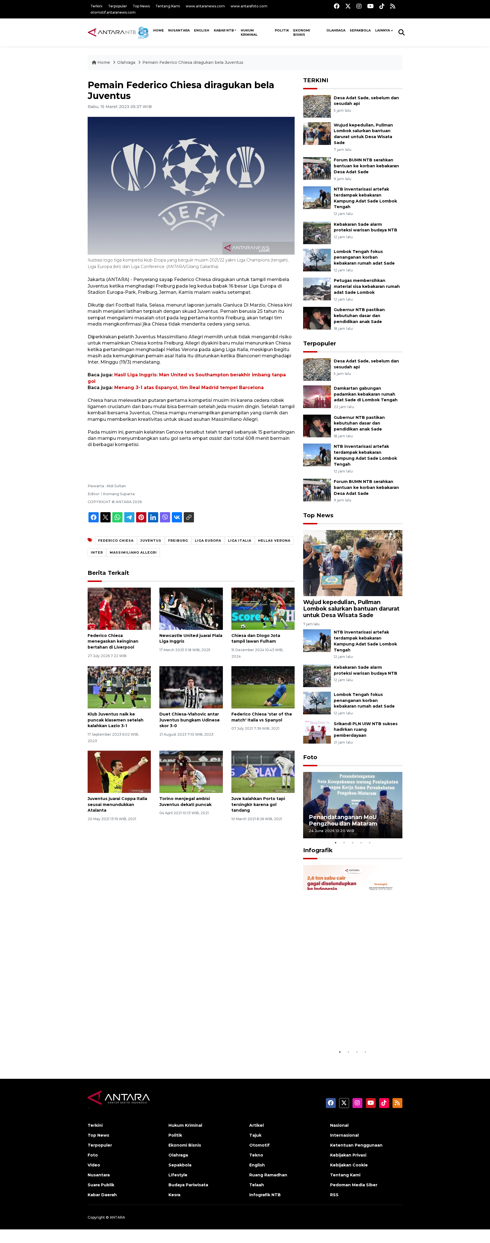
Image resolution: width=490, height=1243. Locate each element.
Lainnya (382, 30)
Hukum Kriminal (249, 32)
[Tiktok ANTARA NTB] (382, 6)
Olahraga (335, 30)
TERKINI (315, 80)
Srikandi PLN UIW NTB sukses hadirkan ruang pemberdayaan (366, 729)
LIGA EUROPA (208, 541)
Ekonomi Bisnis (301, 32)
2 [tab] (344, 842)
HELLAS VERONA (274, 541)
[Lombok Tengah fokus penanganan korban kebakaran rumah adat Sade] (317, 259)
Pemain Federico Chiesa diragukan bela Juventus (192, 62)
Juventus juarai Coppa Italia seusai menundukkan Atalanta (117, 804)
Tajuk (255, 1135)
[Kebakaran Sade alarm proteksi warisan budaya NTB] (317, 232)
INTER (97, 552)
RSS (334, 1194)
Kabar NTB (224, 30)
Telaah (256, 1184)
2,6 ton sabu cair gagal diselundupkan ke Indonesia (349, 1032)
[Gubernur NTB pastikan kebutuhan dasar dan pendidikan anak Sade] (317, 317)
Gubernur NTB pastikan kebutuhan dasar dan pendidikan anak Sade (359, 315)
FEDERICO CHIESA (116, 541)
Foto (310, 757)
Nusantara (99, 1174)
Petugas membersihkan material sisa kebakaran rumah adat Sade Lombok (367, 286)
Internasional (344, 1135)
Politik (282, 30)
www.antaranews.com (205, 6)
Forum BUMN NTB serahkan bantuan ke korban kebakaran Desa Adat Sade (366, 165)
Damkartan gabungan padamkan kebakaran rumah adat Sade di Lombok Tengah (366, 394)
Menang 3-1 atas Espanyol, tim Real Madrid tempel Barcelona (189, 387)
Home (103, 62)
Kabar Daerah (102, 1194)
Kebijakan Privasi (348, 1155)
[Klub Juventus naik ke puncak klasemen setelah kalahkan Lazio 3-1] (119, 687)
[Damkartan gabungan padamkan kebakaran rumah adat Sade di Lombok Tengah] (317, 396)
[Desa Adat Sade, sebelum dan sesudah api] (317, 106)
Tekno (256, 1155)
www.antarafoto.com (249, 6)
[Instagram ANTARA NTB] (359, 6)
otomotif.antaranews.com (113, 12)
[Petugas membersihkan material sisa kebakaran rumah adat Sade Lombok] (317, 289)
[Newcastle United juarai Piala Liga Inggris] (191, 608)
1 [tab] (336, 842)
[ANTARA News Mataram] (119, 32)
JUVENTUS (150, 541)
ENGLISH (201, 30)
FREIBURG (178, 541)
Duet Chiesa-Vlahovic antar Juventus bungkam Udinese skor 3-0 (189, 720)
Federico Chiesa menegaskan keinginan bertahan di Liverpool (113, 641)
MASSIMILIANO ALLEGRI (133, 552)
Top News (141, 6)
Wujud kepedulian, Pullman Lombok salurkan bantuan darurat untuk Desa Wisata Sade (351, 609)
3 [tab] (353, 842)
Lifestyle (177, 1174)
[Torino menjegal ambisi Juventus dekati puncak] (191, 771)
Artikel (256, 1125)
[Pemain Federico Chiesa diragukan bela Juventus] (352, 562)
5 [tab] (370, 842)
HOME (158, 30)
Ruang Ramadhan (268, 1174)
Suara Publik (101, 1184)
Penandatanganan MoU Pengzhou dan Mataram (343, 820)
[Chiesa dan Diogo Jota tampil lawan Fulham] (263, 608)
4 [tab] (361, 842)
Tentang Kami (167, 6)
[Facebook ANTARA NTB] (336, 6)
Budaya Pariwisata (188, 1184)
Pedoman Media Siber (353, 1184)
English (257, 1165)
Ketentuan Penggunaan (356, 1145)
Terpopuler (117, 6)
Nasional (339, 1125)
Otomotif (259, 1145)
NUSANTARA (179, 30)
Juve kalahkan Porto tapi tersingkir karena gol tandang (258, 804)
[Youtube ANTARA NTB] (370, 6)
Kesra (174, 1194)
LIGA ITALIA (239, 541)
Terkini (96, 6)
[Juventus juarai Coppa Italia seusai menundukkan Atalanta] (119, 771)
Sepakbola (360, 30)
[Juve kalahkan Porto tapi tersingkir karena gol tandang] (263, 771)
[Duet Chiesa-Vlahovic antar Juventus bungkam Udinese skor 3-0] (191, 687)
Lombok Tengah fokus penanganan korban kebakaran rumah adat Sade (364, 257)
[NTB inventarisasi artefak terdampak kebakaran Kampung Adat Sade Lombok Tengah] (317, 197)
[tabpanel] (352, 805)
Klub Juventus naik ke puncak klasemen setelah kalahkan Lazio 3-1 (115, 720)
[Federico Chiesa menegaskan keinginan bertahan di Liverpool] (119, 608)
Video (94, 1165)
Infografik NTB (265, 1194)
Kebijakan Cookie (349, 1165)
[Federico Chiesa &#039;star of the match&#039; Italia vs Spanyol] (263, 687)
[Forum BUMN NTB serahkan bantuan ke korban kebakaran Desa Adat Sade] (317, 168)
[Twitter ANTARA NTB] (348, 6)
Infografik (318, 850)
